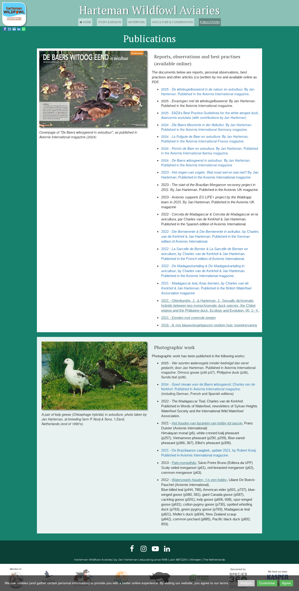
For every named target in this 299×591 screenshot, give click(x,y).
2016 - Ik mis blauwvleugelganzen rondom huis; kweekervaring (209, 325)
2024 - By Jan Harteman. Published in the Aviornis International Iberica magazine (209, 150)
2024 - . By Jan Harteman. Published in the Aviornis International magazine (206, 162)
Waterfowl (136, 22)
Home (85, 22)
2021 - (188, 318)
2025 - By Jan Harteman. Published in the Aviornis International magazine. (207, 91)
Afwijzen (246, 583)
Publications (210, 22)
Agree (286, 583)
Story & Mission (109, 22)
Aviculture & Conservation (172, 22)
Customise (267, 583)
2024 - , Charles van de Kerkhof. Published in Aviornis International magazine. (208, 386)
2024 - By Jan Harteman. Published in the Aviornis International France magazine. (205, 138)
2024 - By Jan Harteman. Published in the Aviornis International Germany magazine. (206, 127)
